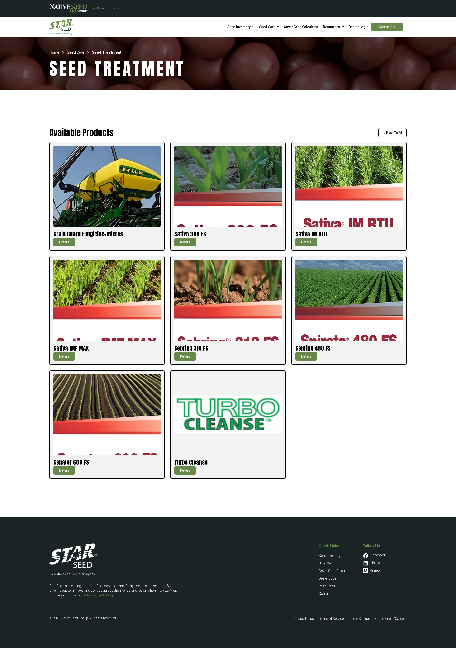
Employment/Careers (391, 618)
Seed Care (75, 52)
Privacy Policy (303, 618)
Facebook (378, 555)
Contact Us (387, 26)
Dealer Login (328, 578)
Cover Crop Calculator (335, 571)
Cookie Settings (359, 618)
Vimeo (375, 570)
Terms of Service (331, 618)
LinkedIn (376, 563)
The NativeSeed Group (97, 595)
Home (54, 52)
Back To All (394, 133)
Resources (327, 586)
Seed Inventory (330, 556)
